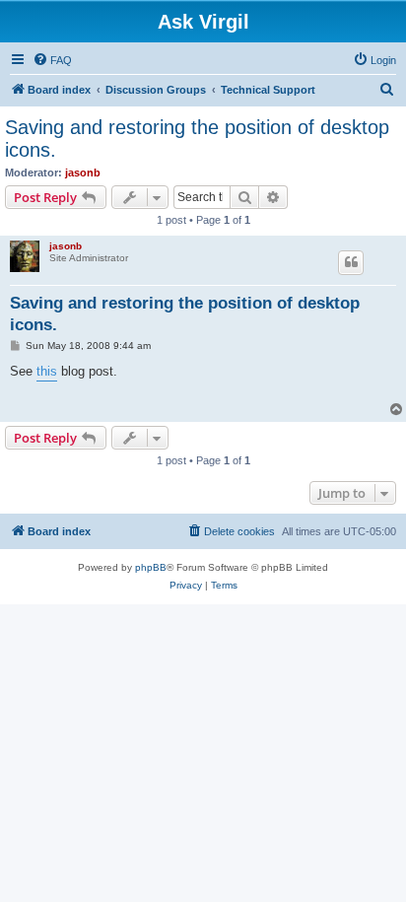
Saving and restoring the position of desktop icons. (197, 138)
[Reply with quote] (351, 262)
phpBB (151, 567)
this (46, 371)
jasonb (83, 172)
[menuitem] (52, 60)
